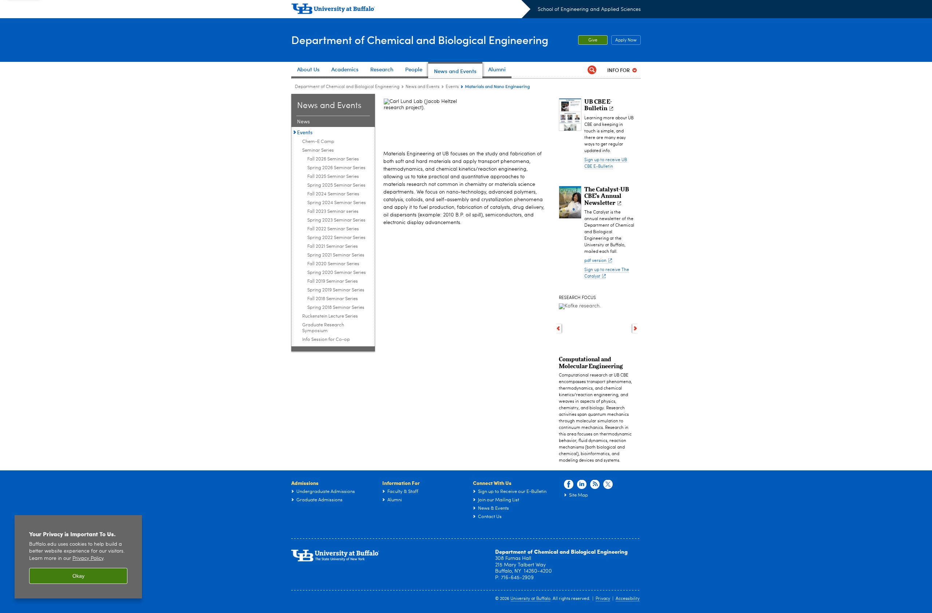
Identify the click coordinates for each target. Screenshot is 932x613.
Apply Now (624, 40)
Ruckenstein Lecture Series (330, 316)
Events (452, 87)
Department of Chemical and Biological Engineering (419, 39)
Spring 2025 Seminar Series (336, 185)
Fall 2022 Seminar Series (333, 229)
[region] (78, 556)
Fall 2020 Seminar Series (333, 264)
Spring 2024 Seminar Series (336, 202)
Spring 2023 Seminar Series (336, 220)
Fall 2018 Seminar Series (332, 298)
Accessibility (628, 599)
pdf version (595, 261)
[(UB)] (410, 10)
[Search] (592, 70)
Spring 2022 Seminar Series (336, 237)
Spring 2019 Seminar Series (335, 290)
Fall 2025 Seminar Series (333, 176)
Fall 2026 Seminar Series (333, 159)
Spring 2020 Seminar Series (336, 272)
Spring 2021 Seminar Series (335, 255)
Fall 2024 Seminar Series (333, 194)
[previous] (558, 328)
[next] (635, 328)
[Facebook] (568, 484)
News (303, 121)
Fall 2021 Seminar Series (332, 246)
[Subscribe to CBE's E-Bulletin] (595, 484)
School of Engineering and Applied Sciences (589, 9)
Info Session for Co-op (326, 339)
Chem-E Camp (318, 141)
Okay (78, 576)
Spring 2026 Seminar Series (336, 168)
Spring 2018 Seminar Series (335, 307)
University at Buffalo (530, 599)
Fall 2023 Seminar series (333, 211)
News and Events (422, 87)
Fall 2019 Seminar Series (332, 281)
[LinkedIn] (582, 484)
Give (592, 40)
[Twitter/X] (608, 484)
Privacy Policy (87, 558)
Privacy (603, 599)
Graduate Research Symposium (323, 328)
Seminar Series (318, 150)
